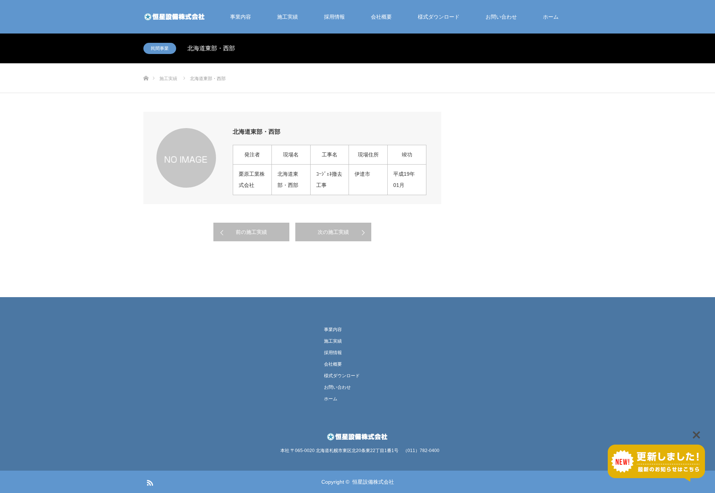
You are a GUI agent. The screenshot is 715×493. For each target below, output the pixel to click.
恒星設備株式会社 (373, 482)
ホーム (551, 17)
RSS (149, 481)
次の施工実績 (333, 232)
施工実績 (287, 17)
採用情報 (334, 17)
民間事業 (160, 48)
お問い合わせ (501, 17)
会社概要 (381, 17)
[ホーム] (145, 66)
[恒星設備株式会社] (174, 16)
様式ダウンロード (439, 17)
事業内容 (240, 17)
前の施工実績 (251, 232)
